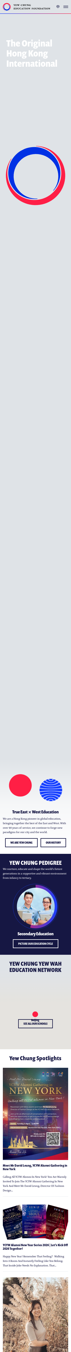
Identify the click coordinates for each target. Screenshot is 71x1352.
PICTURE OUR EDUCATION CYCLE (35, 943)
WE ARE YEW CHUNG (21, 842)
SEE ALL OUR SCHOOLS (35, 1023)
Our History (53, 842)
